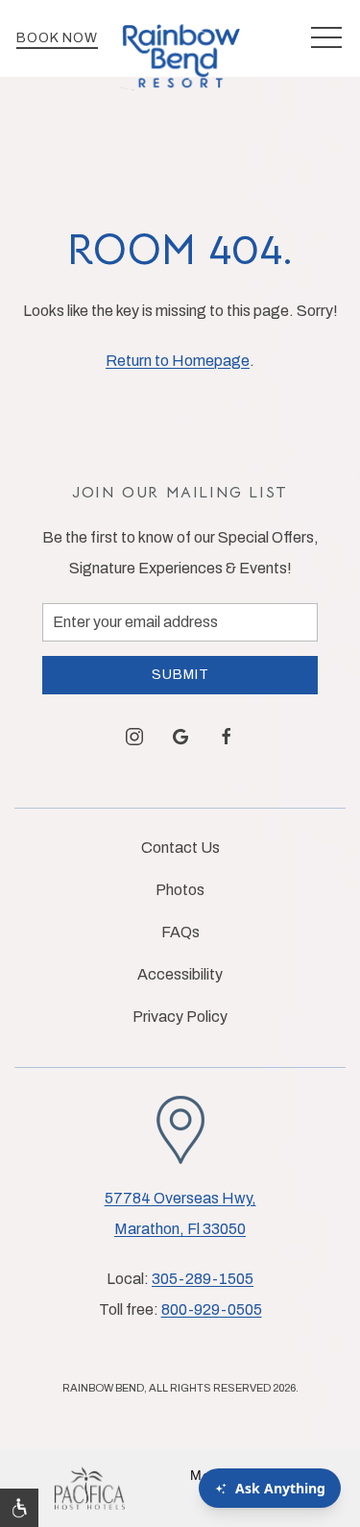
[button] (326, 38)
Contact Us (180, 847)
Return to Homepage (178, 360)
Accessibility (180, 974)
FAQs (180, 932)
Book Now (57, 38)
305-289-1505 (202, 1279)
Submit (180, 674)
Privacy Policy (180, 1016)
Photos (180, 890)
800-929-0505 (211, 1309)
